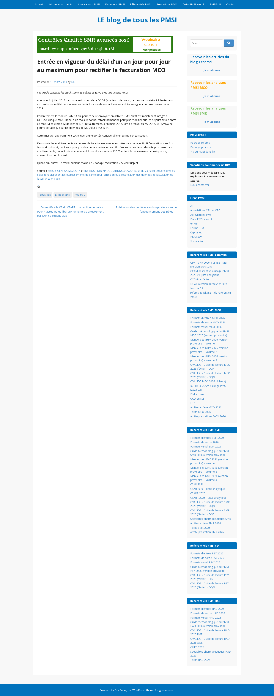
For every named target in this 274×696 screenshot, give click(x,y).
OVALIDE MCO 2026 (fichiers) (208, 381)
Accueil (39, 4)
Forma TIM (197, 228)
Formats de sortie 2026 (204, 442)
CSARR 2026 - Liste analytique (208, 497)
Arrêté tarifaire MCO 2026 (205, 407)
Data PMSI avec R (193, 4)
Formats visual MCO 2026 (206, 327)
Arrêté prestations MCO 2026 (208, 416)
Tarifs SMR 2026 (200, 527)
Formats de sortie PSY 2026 (207, 558)
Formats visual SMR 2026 (205, 446)
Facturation (45, 194)
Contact (231, 4)
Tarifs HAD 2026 (200, 660)
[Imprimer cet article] (38, 187)
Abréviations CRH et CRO (205, 210)
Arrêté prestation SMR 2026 (207, 532)
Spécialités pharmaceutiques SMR (210, 519)
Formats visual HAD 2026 (205, 617)
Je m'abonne (212, 70)
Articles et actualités (60, 4)
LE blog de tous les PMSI (137, 19)
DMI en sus (197, 394)
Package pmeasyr (201, 147)
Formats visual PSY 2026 (205, 562)
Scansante (196, 241)
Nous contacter (199, 185)
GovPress (120, 690)
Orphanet (196, 232)
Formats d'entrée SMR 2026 (207, 437)
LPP (192, 403)
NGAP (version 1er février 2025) (209, 284)
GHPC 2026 (197, 647)
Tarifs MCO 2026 (200, 412)
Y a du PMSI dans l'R (202, 151)
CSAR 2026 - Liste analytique (207, 489)
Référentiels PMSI (140, 4)
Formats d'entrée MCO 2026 (207, 318)
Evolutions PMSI (115, 4)
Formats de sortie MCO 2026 (208, 322)
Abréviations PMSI (89, 4)
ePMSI (194, 223)
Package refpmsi (200, 142)
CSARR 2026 (197, 493)
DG (73, 82)
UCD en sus (197, 398)
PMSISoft (215, 4)
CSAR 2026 (197, 484)
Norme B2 (196, 288)
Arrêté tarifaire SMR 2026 (205, 523)
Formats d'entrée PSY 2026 (206, 553)
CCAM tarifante (199, 279)
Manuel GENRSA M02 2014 (64, 171)
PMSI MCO (80, 194)
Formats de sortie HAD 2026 (207, 613)
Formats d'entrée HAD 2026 (207, 608)
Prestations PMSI (167, 4)
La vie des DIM (62, 194)
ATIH (193, 206)
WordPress (139, 690)
